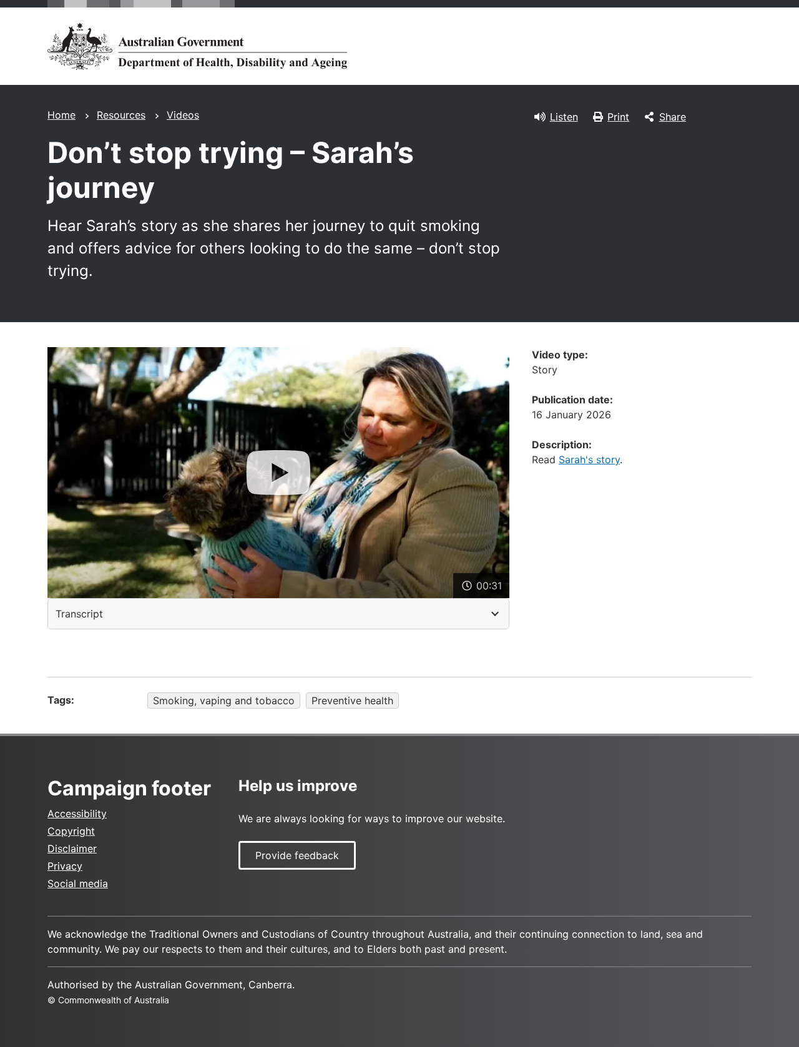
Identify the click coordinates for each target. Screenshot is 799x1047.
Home (61, 115)
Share (672, 117)
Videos (183, 115)
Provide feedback (297, 855)
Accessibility (77, 813)
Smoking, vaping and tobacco (224, 700)
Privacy (64, 866)
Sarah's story (589, 459)
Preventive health (352, 700)
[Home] (197, 46)
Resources (121, 115)
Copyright (71, 831)
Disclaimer (72, 848)
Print (618, 117)
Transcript (79, 613)
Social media (77, 883)
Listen (564, 117)
